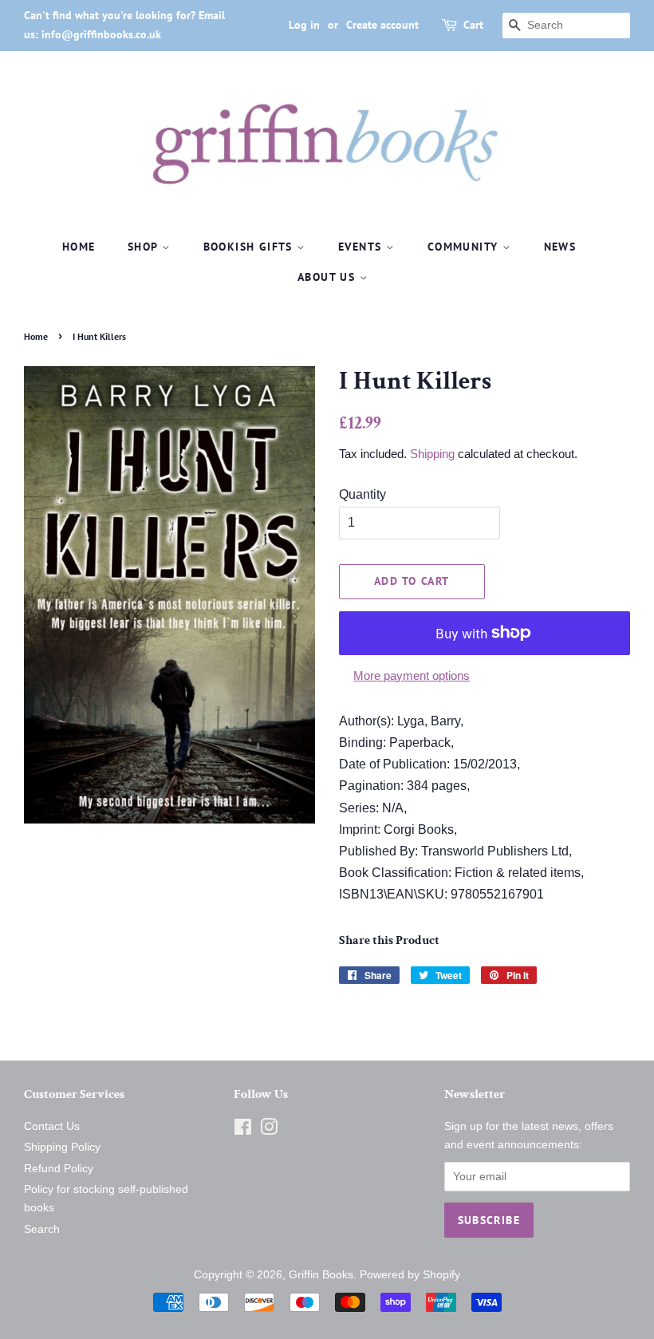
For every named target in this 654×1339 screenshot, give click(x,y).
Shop (145, 246)
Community (464, 246)
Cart (473, 25)
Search (42, 1229)
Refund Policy (58, 1169)
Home (79, 246)
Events (362, 246)
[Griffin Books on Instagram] (269, 1130)
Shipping (432, 453)
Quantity (362, 494)
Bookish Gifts (250, 246)
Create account (382, 25)
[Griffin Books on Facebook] (243, 1130)
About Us (328, 277)
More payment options (411, 675)
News (560, 246)
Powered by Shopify (410, 1275)
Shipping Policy (62, 1147)
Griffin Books (321, 1275)
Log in (304, 25)
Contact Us (52, 1126)
